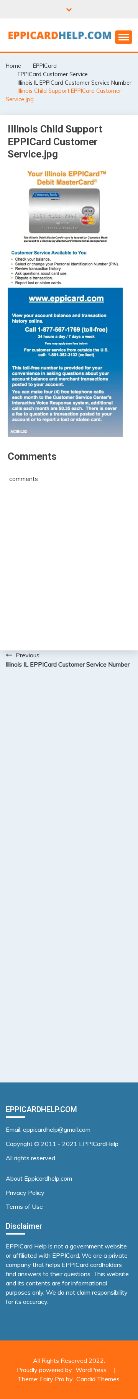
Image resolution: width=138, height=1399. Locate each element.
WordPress (91, 1370)
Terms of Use (24, 1206)
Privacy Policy (25, 1192)
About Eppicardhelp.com (39, 1178)
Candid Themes (98, 1379)
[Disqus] (69, 774)
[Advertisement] (69, 562)
